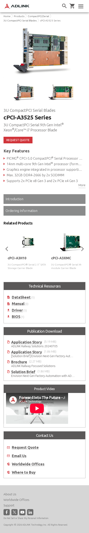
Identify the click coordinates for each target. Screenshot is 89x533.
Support (9, 505)
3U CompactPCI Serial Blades (20, 20)
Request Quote (25, 447)
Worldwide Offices (28, 464)
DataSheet (21, 297)
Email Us (19, 456)
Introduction (14, 199)
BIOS (16, 317)
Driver (17, 310)
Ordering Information (21, 211)
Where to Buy (24, 472)
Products (19, 16)
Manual (18, 304)
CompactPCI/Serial (38, 16)
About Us (10, 494)
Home (7, 16)
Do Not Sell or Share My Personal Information (26, 518)
